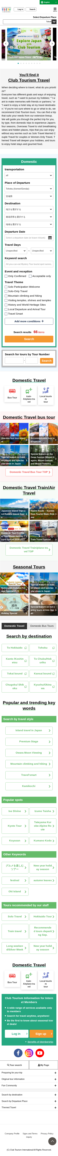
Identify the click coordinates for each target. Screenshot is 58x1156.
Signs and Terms (30, 1133)
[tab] (14, 626)
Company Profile (12, 1133)
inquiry (29, 1137)
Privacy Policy (47, 1133)
